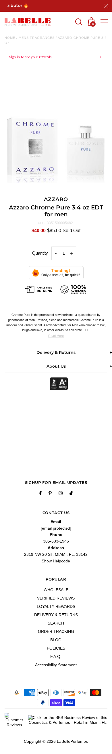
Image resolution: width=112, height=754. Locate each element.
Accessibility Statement (56, 665)
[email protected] (56, 528)
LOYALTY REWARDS (56, 606)
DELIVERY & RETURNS (56, 614)
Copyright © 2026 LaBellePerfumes (56, 741)
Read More (56, 335)
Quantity (40, 253)
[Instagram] (61, 494)
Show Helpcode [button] (56, 561)
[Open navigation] (104, 22)
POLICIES (56, 648)
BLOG (55, 639)
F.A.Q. (55, 656)
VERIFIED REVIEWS (56, 598)
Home (10, 37)
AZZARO (56, 199)
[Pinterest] (50, 494)
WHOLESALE (56, 589)
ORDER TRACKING (56, 631)
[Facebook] (40, 494)
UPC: (41, 223)
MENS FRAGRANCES (37, 37)
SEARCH (56, 623)
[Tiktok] (71, 494)
